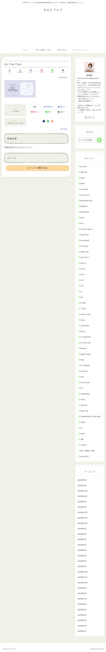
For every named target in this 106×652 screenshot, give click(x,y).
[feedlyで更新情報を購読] (48, 121)
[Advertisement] (53, 31)
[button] (63, 71)
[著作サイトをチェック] (43, 121)
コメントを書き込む (37, 167)
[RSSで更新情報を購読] (52, 121)
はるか (89, 75)
